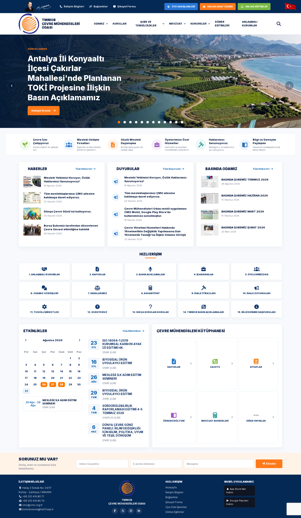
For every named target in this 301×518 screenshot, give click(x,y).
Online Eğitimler (174, 511)
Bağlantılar (101, 6)
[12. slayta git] (182, 122)
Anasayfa (171, 487)
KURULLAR (120, 23)
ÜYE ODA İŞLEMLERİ (183, 6)
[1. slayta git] (119, 122)
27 (52, 384)
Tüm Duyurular (172, 168)
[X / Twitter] (123, 511)
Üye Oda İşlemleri (176, 507)
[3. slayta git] (130, 122)
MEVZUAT (175, 23)
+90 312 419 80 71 (33, 496)
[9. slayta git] (165, 122)
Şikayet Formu (126, 6)
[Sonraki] (289, 85)
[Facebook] (115, 511)
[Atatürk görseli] (37, 6)
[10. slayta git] (170, 122)
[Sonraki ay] (79, 340)
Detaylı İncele (41, 115)
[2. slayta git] (124, 122)
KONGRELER (198, 23)
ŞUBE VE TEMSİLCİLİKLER (145, 23)
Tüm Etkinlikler (131, 331)
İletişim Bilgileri (74, 6)
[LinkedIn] (139, 511)
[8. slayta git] (159, 122)
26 (44, 384)
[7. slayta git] (153, 122)
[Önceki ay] (26, 340)
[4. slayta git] (136, 122)
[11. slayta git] (176, 122)
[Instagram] (131, 511)
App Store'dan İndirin (236, 491)
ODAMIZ (99, 23)
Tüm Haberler (84, 168)
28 (61, 384)
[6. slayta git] (147, 122)
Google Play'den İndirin (237, 502)
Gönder (270, 463)
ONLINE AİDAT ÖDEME (220, 6)
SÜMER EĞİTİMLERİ (222, 23)
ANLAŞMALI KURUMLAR (249, 23)
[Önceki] (11, 85)
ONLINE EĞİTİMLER (256, 6)
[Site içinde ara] (278, 24)
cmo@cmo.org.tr (32, 505)
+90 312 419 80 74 (33, 500)
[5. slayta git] (142, 122)
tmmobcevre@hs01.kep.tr (37, 509)
